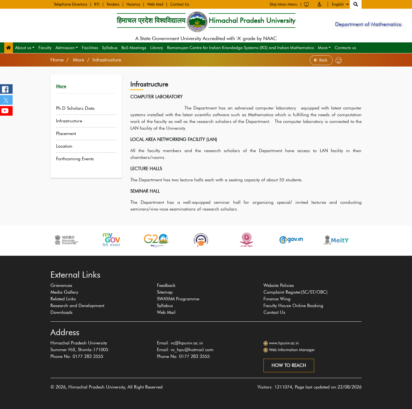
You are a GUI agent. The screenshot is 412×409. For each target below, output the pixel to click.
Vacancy (133, 4)
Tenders (113, 4)
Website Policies (278, 285)
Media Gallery (64, 292)
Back (323, 60)
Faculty (45, 47)
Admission (65, 47)
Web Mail (155, 4)
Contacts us (345, 47)
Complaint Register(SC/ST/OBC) (295, 292)
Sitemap (165, 292)
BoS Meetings (133, 47)
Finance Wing (276, 298)
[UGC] (246, 240)
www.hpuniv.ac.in (284, 343)
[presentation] (47, 258)
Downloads (61, 312)
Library (156, 47)
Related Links (63, 298)
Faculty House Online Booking (293, 305)
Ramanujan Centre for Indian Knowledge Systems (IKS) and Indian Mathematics (240, 47)
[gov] (291, 240)
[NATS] (201, 240)
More (323, 47)
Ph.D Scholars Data (75, 108)
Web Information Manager (292, 350)
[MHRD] (65, 240)
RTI (96, 4)
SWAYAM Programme (178, 298)
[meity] (336, 240)
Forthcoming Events (75, 158)
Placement (66, 133)
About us (23, 47)
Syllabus (109, 47)
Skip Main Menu (283, 4)
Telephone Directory (70, 4)
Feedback (166, 285)
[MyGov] (111, 240)
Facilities (90, 47)
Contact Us (179, 4)
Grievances (61, 285)
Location (64, 146)
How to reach (289, 365)
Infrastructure (69, 121)
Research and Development (77, 305)
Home (57, 60)
